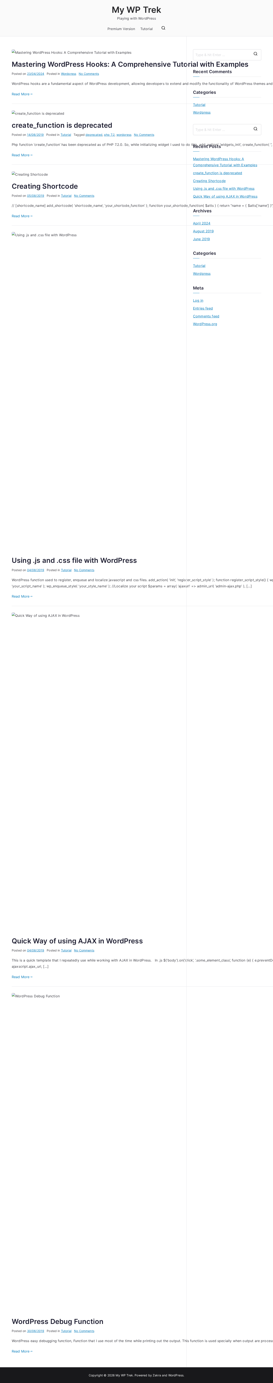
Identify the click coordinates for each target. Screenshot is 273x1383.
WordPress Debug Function (57, 1321)
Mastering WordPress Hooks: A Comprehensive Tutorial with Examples (130, 64)
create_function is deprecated (62, 125)
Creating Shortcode (45, 186)
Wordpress (68, 73)
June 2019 (201, 239)
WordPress (175, 1375)
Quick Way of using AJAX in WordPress (77, 941)
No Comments (89, 73)
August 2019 (203, 231)
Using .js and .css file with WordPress (74, 560)
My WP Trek (136, 9)
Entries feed (203, 308)
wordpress (123, 134)
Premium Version (121, 29)
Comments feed (206, 316)
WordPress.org (205, 324)
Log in (198, 300)
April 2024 (202, 223)
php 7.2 (109, 134)
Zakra (157, 1375)
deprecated (94, 134)
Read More (20, 94)
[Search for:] (227, 54)
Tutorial (146, 29)
